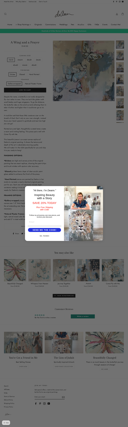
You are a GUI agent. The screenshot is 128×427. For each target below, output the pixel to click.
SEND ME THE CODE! (44, 230)
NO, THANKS (44, 236)
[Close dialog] (101, 188)
